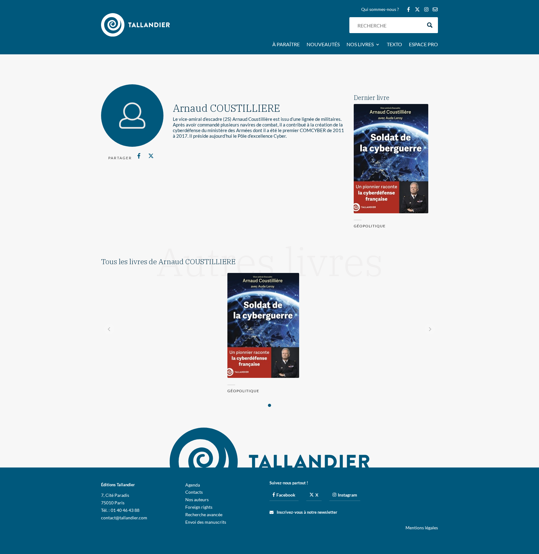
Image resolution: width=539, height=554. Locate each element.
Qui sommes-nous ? (380, 9)
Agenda (192, 484)
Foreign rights (198, 507)
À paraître (286, 44)
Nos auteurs (197, 499)
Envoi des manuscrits (205, 522)
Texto (394, 44)
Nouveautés (323, 44)
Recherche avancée (203, 514)
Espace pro (423, 44)
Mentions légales (421, 527)
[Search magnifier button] (430, 25)
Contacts (194, 492)
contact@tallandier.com (124, 517)
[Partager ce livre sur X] (150, 155)
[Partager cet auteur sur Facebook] (139, 155)
